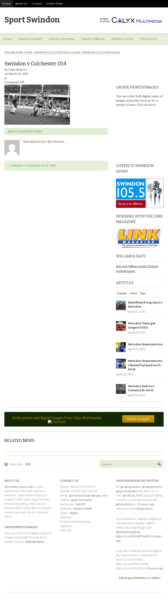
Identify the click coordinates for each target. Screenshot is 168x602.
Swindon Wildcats (93, 39)
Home (6, 3)
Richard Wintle (83, 508)
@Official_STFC (133, 495)
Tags (143, 293)
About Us (21, 3)
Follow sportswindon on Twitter (140, 578)
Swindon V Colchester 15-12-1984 (57, 52)
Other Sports (148, 39)
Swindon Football (28, 39)
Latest (133, 293)
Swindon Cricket (122, 39)
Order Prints (54, 3)
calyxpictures (144, 508)
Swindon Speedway (62, 39)
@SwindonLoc (125, 504)
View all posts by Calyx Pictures (45, 141)
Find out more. (146, 104)
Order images (138, 419)
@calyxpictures (130, 486)
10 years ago (146, 504)
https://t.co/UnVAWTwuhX (133, 536)
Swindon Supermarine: (145, 344)
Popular (122, 293)
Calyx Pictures (17, 69)
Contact (37, 3)
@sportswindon (81, 500)
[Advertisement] (142, 134)
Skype (74, 513)
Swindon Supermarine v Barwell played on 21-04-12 (145, 365)
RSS (28, 464)
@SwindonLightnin (128, 532)
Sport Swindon (32, 20)
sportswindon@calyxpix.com (88, 495)
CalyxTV (80, 504)
